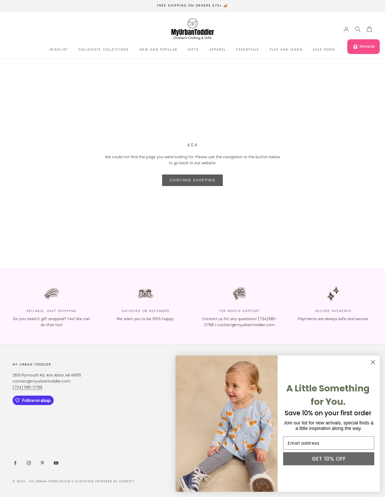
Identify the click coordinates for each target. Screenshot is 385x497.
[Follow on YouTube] (56, 463)
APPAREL (217, 49)
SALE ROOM (324, 49)
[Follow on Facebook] (15, 463)
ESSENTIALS (247, 49)
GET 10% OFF (329, 458)
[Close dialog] (373, 362)
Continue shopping (192, 180)
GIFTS (193, 49)
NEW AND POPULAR (158, 49)
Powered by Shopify (114, 481)
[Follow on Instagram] (28, 463)
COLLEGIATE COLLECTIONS (103, 49)
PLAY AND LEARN (286, 49)
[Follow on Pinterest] (42, 463)
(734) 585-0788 (27, 387)
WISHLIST (59, 49)
